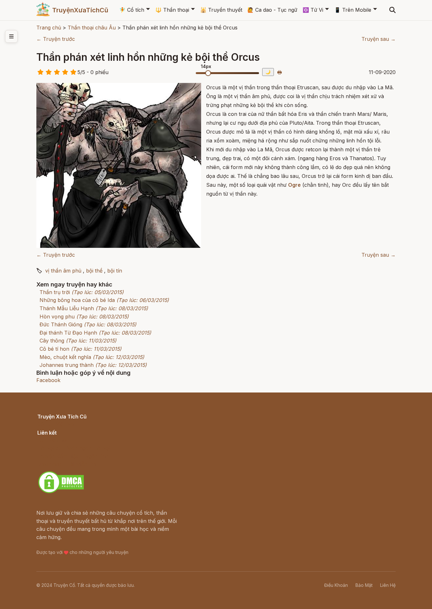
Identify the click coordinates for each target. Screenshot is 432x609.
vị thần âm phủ (63, 270)
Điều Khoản (336, 585)
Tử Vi (313, 10)
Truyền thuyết (221, 10)
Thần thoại (172, 10)
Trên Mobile (352, 10)
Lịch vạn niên (53, 439)
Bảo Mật (364, 585)
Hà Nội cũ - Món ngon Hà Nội (73, 448)
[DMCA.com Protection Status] (61, 492)
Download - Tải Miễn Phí (67, 464)
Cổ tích (131, 10)
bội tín (114, 270)
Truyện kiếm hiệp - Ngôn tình (72, 456)
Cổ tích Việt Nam (57, 424)
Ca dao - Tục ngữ (272, 10)
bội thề (94, 270)
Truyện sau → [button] (378, 39)
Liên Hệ (388, 585)
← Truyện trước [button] (55, 39)
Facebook (48, 380)
